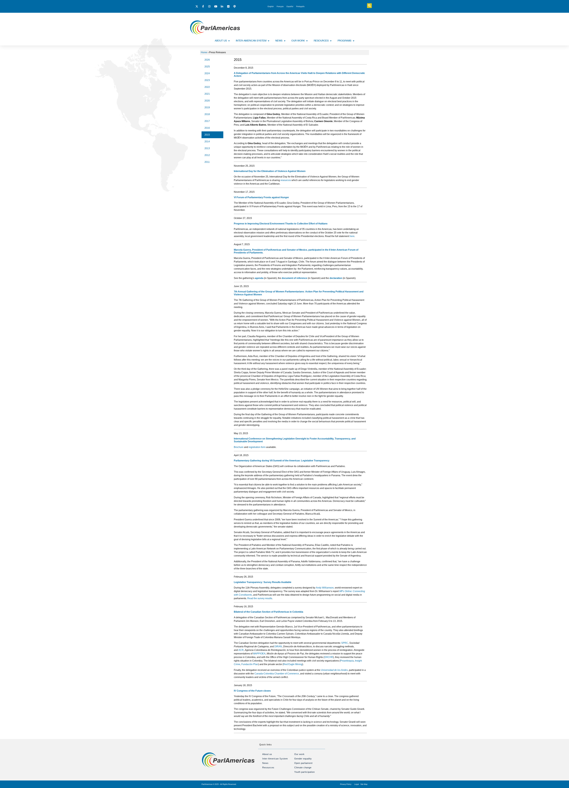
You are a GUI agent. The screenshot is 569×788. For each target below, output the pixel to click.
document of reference (294, 278)
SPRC (344, 643)
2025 (207, 66)
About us (267, 754)
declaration (336, 278)
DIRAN (278, 646)
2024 (207, 73)
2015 (207, 134)
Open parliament (303, 763)
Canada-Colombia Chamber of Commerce (276, 673)
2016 (207, 128)
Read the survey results (259, 598)
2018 (207, 114)
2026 (207, 60)
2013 (207, 148)
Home (204, 52)
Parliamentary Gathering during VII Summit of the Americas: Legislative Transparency (281, 460)
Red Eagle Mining (292, 664)
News (265, 763)
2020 (207, 100)
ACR (241, 650)
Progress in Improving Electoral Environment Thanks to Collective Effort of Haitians (280, 223)
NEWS (278, 41)
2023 (207, 80)
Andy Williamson (325, 587)
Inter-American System (275, 758)
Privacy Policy (345, 784)
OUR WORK (298, 41)
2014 (207, 141)
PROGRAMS (344, 41)
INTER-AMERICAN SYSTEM (251, 41)
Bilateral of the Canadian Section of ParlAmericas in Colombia (268, 612)
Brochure (238, 447)
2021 (207, 94)
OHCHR (328, 657)
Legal (356, 784)
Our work (299, 754)
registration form (257, 447)
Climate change (302, 767)
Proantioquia (347, 660)
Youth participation (304, 772)
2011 (207, 162)
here (352, 236)
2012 (207, 155)
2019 (207, 107)
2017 (207, 121)
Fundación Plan (249, 664)
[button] (369, 5)
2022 (207, 87)
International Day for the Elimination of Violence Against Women (270, 171)
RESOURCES (321, 41)
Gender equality (303, 758)
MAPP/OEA (259, 653)
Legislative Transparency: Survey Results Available (262, 582)
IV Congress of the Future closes (252, 691)
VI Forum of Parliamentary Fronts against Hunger (261, 197)
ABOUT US (221, 41)
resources (285, 180)
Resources (268, 767)
